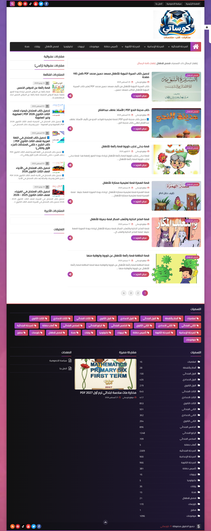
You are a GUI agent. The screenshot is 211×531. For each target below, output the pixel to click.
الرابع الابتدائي (95, 325)
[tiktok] (30, 3)
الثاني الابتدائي (188, 325)
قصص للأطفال (52, 46)
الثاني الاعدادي (165, 325)
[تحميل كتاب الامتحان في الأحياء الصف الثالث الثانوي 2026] (58, 167)
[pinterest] (25, 3)
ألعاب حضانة (48, 325)
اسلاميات (191, 318)
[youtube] (35, 3)
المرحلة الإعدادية (155, 46)
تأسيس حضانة (111, 46)
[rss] (20, 3)
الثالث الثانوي (38, 318)
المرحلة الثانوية (132, 46)
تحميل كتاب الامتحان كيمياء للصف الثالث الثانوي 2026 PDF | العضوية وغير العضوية (31, 114)
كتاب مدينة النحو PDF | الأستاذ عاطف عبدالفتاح (123, 109)
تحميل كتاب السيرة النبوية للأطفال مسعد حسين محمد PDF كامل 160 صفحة (111, 75)
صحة (27, 46)
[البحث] (12, 3)
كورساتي (164, 526)
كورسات (36, 332)
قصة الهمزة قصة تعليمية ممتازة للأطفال (126, 182)
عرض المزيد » (140, 96)
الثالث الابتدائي (83, 318)
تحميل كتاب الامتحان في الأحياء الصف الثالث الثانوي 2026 (33, 169)
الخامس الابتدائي (119, 325)
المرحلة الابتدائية (179, 46)
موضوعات (94, 46)
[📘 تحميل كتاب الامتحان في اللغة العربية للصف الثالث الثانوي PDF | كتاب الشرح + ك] (58, 137)
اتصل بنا (159, 4)
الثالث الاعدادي (60, 318)
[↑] (105, 522)
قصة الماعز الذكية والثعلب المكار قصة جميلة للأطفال (119, 219)
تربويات (81, 46)
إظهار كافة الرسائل (146, 63)
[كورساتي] (177, 24)
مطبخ (20, 332)
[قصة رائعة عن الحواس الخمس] (58, 87)
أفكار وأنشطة (171, 318)
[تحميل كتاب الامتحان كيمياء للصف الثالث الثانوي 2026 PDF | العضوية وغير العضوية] (58, 110)
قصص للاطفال (55, 332)
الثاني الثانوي (142, 325)
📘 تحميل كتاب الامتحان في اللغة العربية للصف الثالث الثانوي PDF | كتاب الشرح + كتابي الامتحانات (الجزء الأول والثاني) (30, 142)
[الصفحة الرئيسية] (195, 46)
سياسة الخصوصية (174, 4)
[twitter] (41, 3)
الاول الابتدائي (149, 318)
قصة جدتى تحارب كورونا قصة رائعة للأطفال (125, 146)
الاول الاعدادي (127, 318)
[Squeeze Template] (198, 526)
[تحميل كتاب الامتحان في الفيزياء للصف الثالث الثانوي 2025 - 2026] (58, 191)
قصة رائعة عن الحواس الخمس (33, 87)
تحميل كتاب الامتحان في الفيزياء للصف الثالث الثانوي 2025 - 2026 (31, 193)
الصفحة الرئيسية (192, 4)
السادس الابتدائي (71, 325)
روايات (37, 46)
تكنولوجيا (68, 46)
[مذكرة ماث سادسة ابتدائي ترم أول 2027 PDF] (105, 374)
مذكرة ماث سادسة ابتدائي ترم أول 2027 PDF (108, 392)
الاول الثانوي (105, 318)
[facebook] (46, 3)
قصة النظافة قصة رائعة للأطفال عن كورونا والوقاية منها (118, 255)
